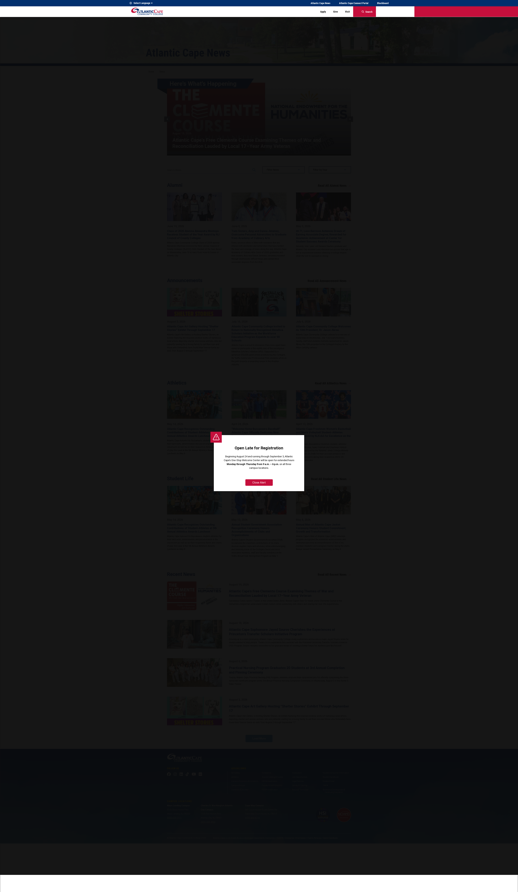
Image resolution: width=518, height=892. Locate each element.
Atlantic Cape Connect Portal (353, 3)
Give (335, 11)
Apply (323, 11)
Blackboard (382, 3)
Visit (347, 11)
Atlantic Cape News (320, 3)
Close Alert (259, 482)
